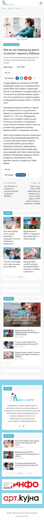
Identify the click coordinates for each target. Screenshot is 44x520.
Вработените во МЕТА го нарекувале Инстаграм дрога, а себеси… (27, 454)
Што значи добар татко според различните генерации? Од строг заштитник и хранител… (22, 320)
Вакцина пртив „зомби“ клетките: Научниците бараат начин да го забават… (27, 354)
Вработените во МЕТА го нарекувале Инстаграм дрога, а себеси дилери (27, 332)
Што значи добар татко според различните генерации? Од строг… (27, 443)
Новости (7, 44)
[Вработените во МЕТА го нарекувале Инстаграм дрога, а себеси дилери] (32, 223)
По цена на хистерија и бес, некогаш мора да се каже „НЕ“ (26, 343)
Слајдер (15, 44)
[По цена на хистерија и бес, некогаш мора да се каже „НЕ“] (12, 253)
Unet (26, 516)
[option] (22, 331)
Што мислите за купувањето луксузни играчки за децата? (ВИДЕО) (11, 191)
